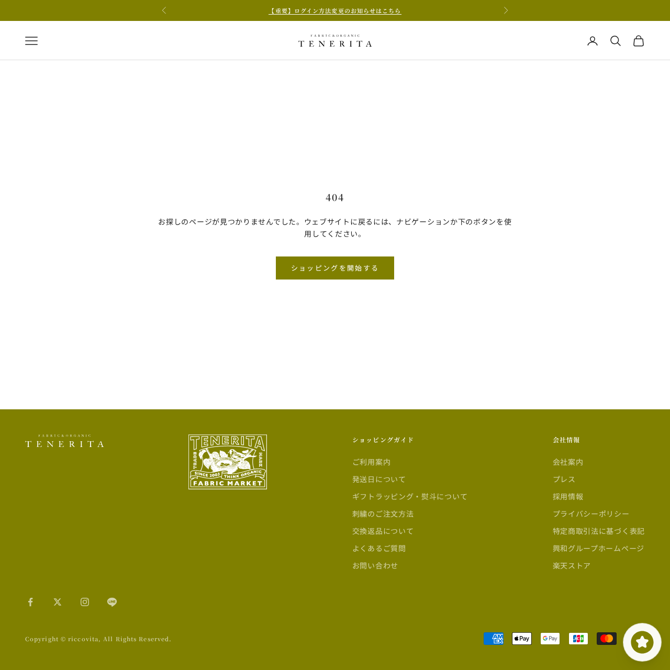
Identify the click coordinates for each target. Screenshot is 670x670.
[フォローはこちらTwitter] (57, 602)
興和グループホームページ (598, 548)
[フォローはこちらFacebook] (30, 602)
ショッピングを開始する (335, 268)
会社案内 (568, 461)
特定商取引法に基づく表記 (599, 531)
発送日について (379, 479)
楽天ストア (572, 565)
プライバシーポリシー (591, 513)
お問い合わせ (375, 565)
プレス (564, 479)
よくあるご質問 (379, 548)
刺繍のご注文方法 (383, 513)
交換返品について (383, 531)
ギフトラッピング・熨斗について (410, 496)
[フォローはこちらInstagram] (85, 602)
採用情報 (568, 496)
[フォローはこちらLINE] (112, 602)
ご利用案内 (371, 461)
